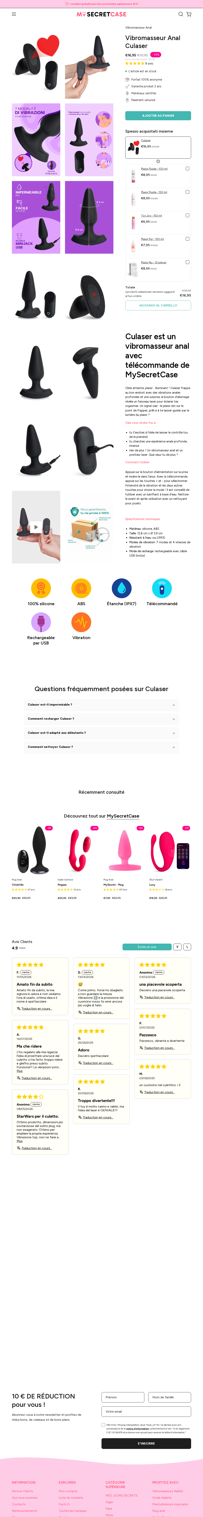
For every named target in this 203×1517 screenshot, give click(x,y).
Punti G (64, 1504)
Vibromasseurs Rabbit (167, 1491)
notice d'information (137, 1428)
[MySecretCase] (101, 14)
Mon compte (68, 1491)
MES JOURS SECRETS (121, 1495)
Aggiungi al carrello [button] (158, 305)
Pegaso (62, 884)
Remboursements (24, 1511)
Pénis (109, 1515)
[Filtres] (177, 947)
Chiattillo (18, 884)
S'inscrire (146, 1443)
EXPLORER (67, 1482)
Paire (108, 1508)
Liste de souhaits (71, 1498)
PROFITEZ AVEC (165, 1482)
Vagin (109, 1502)
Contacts (19, 1504)
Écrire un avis (147, 947)
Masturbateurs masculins (170, 1504)
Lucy (152, 884)
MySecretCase (123, 816)
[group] (101, 4)
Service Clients (22, 1491)
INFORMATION (23, 1482)
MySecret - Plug (113, 884)
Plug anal (158, 1511)
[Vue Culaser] (36, 527)
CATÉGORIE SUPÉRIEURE (115, 1484)
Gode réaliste (161, 1498)
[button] (180, 14)
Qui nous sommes (25, 1498)
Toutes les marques (73, 1511)
